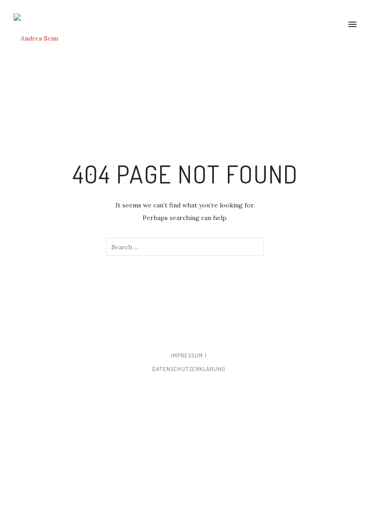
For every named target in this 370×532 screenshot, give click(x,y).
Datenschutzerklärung (189, 368)
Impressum (187, 355)
